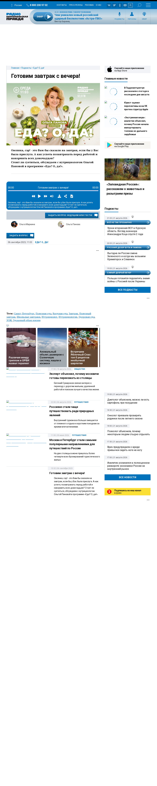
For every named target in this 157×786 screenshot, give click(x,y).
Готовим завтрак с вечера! (45, 76)
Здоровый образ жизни (26, 320)
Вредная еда (60, 313)
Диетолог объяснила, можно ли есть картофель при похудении (128, 401)
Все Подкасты (127, 289)
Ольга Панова (73, 224)
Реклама (89, 5)
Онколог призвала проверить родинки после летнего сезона (124, 417)
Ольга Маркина (27, 224)
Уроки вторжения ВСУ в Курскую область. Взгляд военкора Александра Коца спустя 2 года (126, 231)
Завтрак (73, 313)
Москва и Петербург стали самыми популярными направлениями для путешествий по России (72, 444)
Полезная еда (43, 313)
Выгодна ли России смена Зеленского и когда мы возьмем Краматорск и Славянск (126, 256)
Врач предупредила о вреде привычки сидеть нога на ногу (124, 449)
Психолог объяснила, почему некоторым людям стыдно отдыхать (128, 433)
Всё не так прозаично (119, 222)
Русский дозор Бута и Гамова (124, 248)
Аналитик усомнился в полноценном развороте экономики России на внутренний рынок (128, 465)
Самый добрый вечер (119, 273)
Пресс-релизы (76, 5)
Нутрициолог (49, 317)
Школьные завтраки (28, 317)
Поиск (139, 5)
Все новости (127, 477)
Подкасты (119, 19)
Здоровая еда (86, 317)
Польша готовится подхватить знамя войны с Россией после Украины (128, 280)
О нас (98, 5)
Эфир (144, 19)
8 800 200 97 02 (39, 5)
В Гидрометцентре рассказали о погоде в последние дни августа (136, 91)
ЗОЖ (9, 320)
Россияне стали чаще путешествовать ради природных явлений (71, 411)
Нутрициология (68, 317)
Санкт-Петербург (24, 313)
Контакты (62, 5)
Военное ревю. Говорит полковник (75, 12)
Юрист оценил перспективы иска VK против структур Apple (136, 106)
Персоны (132, 19)
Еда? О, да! (38, 68)
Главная (15, 68)
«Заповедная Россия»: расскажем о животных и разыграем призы (125, 188)
